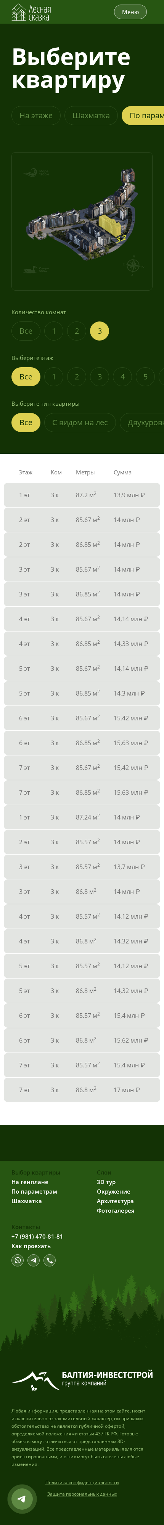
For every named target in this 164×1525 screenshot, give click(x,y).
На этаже (36, 115)
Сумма (123, 472)
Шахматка (91, 115)
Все (25, 331)
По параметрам (34, 1191)
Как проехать (31, 1246)
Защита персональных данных (82, 1494)
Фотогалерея (116, 1210)
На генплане (29, 1182)
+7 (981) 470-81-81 (37, 1236)
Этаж (25, 472)
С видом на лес (80, 422)
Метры (85, 472)
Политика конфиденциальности (82, 1482)
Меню (130, 12)
